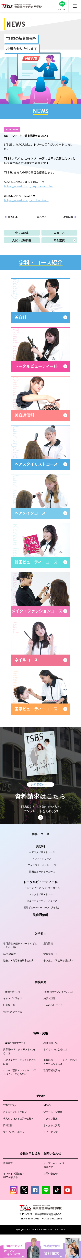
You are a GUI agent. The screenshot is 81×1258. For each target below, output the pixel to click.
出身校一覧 (9, 1005)
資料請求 (8, 1163)
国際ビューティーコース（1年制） (42, 907)
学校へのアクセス (12, 1012)
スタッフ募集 (50, 1118)
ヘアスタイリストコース (42, 852)
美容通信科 (40, 915)
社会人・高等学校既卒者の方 (18, 960)
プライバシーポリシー (15, 1132)
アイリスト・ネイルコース (42, 865)
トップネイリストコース (42, 894)
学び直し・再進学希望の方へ (58, 960)
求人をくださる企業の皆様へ (18, 1118)
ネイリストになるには (55, 1049)
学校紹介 (40, 982)
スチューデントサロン (15, 1112)
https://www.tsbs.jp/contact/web (26, 200)
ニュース (59, 233)
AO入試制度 (9, 954)
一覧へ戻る (40, 217)
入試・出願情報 (21, 240)
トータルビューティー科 (40, 882)
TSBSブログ (9, 1105)
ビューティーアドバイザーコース (42, 888)
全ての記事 (22, 233)
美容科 (40, 846)
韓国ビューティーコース (42, 871)
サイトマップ (50, 1132)
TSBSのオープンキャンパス (58, 991)
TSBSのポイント (12, 991)
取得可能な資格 (51, 1070)
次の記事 (68, 217)
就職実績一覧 (50, 1042)
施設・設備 (49, 998)
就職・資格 (40, 1033)
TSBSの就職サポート (14, 1042)
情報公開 (8, 1125)
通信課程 (48, 943)
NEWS (47, 1105)
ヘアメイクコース (42, 858)
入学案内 (40, 933)
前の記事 (13, 217)
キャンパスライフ (12, 998)
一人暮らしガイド (52, 1005)
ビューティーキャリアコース (42, 900)
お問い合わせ (50, 1173)
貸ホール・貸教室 (52, 1112)
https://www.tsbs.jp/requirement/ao (28, 186)
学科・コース (40, 834)
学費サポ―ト (50, 954)
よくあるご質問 (51, 1125)
